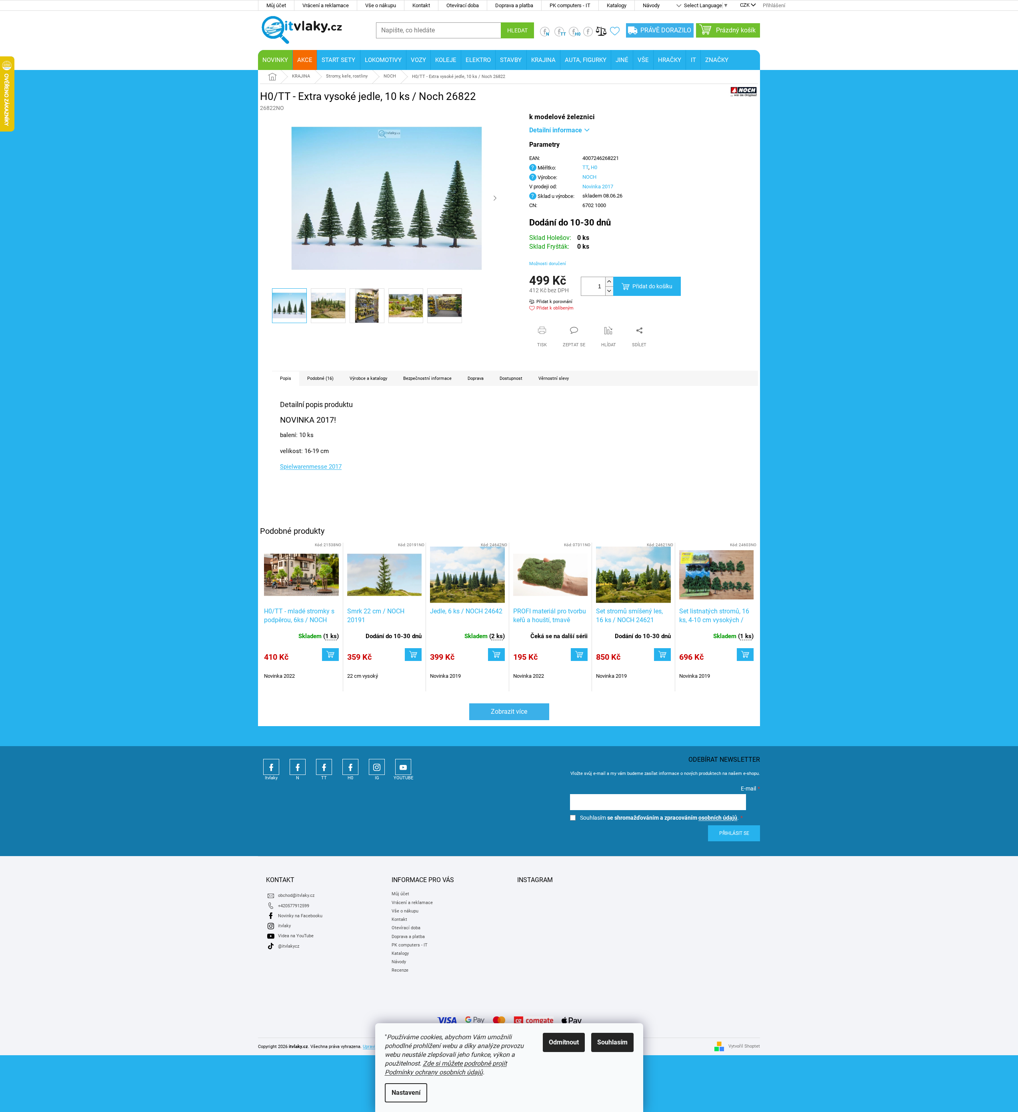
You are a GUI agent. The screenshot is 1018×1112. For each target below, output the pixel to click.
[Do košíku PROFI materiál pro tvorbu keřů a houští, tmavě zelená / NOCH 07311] (579, 654)
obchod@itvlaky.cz (296, 895)
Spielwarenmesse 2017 (311, 466)
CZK (745, 5)
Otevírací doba (462, 5)
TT (585, 167)
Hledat (517, 30)
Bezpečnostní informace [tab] (427, 378)
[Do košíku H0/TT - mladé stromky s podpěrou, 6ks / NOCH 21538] (330, 654)
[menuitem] (275, 60)
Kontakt (421, 5)
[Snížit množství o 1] (609, 290)
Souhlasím (612, 1042)
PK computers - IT (570, 5)
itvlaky (284, 925)
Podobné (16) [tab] (320, 378)
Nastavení (406, 1092)
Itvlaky (271, 767)
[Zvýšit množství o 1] (609, 281)
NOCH (589, 177)
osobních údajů (717, 818)
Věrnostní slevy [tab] (553, 378)
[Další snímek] (495, 198)
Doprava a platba (514, 5)
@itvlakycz (288, 946)
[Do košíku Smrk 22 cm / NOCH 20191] (413, 654)
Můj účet (276, 5)
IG (377, 767)
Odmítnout (564, 1042)
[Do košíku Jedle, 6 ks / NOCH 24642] (496, 654)
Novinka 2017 (597, 187)
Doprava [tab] (476, 378)
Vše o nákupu (380, 5)
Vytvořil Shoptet (744, 1046)
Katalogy (616, 5)
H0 (594, 167)
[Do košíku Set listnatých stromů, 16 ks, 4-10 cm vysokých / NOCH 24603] (745, 654)
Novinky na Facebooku (300, 915)
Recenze (400, 970)
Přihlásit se (734, 833)
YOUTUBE (403, 767)
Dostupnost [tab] (511, 378)
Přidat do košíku (652, 286)
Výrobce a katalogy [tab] (368, 378)
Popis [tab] (285, 378)
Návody (651, 5)
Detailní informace (555, 130)
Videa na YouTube (296, 935)
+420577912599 (293, 905)
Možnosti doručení (547, 263)
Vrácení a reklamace (325, 5)
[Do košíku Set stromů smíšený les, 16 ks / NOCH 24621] (662, 654)
